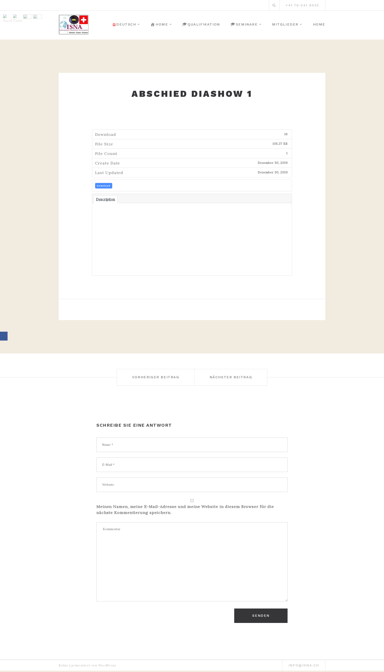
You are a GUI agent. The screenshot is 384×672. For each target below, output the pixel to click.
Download (103, 185)
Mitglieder (285, 24)
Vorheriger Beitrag (155, 377)
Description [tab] (105, 199)
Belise (63, 665)
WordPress (107, 665)
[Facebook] (4, 336)
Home (162, 24)
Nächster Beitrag (231, 377)
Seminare (247, 24)
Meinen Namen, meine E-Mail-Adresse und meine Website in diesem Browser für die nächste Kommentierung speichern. (185, 509)
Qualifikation (204, 24)
